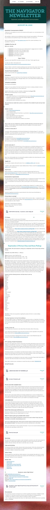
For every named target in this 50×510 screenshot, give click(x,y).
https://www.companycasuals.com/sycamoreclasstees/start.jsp (18, 64)
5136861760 (10, 478)
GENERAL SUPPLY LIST (30, 163)
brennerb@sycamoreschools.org (23, 138)
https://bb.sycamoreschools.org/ (36, 113)
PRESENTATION (38, 361)
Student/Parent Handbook (22, 72)
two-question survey (22, 40)
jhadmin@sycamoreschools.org (14, 474)
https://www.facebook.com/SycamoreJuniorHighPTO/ (20, 479)
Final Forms (9, 467)
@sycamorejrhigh (11, 480)
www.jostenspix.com (29, 199)
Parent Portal (9, 468)
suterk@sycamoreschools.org (23, 139)
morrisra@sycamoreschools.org (29, 140)
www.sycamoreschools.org (14, 110)
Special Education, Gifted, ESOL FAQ (14, 465)
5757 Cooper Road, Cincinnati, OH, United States (18, 476)
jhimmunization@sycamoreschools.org (29, 186)
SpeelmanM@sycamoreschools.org (22, 333)
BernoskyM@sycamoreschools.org (21, 337)
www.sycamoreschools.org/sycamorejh (17, 475)
